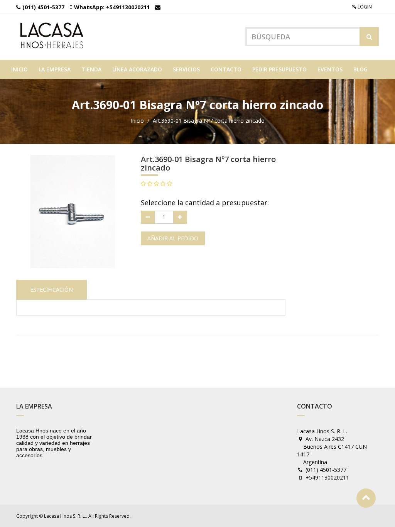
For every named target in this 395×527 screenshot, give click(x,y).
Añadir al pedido (172, 238)
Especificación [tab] (51, 289)
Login (364, 6)
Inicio (137, 120)
